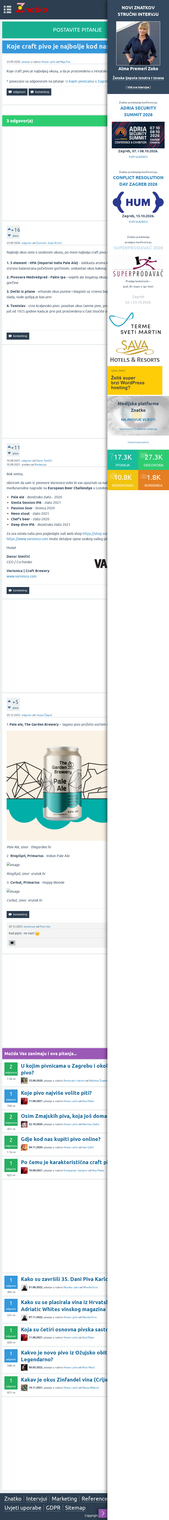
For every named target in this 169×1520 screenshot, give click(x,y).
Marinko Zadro (90, 1124)
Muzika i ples (71, 1287)
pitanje (26, 61)
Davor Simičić (44, 460)
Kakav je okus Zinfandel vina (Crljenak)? (71, 1379)
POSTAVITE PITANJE (77, 30)
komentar (29, 926)
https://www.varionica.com (27, 539)
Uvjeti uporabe (22, 1508)
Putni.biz (45, 926)
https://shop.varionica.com (103, 533)
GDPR (53, 1508)
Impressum (125, 429)
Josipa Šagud (44, 715)
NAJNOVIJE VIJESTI (138, 420)
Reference (95, 1499)
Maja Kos (65, 61)
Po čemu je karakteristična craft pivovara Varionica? (86, 1162)
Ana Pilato (88, 1101)
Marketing (64, 1499)
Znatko (13, 1499)
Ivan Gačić (88, 1147)
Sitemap (75, 1508)
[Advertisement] (84, 174)
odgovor (27, 243)
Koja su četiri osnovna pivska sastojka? (70, 1329)
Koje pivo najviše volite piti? (56, 1093)
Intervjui (36, 1499)
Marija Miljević (90, 1387)
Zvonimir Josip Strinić (49, 243)
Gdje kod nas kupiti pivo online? (61, 1139)
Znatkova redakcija (145, 429)
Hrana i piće (48, 61)
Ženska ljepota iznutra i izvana (138, 78)
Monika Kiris (90, 1287)
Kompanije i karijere (76, 1170)
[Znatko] (31, 7)
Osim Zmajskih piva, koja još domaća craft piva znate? (88, 1116)
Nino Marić (88, 1367)
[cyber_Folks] (134, 393)
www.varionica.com (22, 576)
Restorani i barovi (74, 1080)
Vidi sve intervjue (138, 87)
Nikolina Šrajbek (99, 1080)
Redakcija (40, 464)
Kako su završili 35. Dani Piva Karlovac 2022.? (77, 1279)
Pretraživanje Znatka (138, 442)
